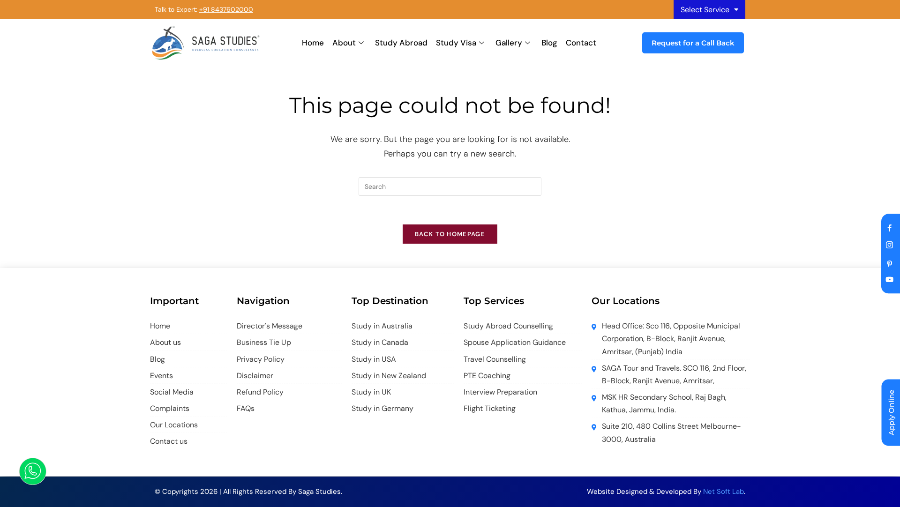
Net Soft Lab (723, 491)
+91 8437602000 (226, 9)
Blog (549, 42)
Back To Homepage (450, 234)
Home (313, 42)
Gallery (508, 42)
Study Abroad (401, 42)
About (344, 42)
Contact (581, 42)
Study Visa (456, 42)
